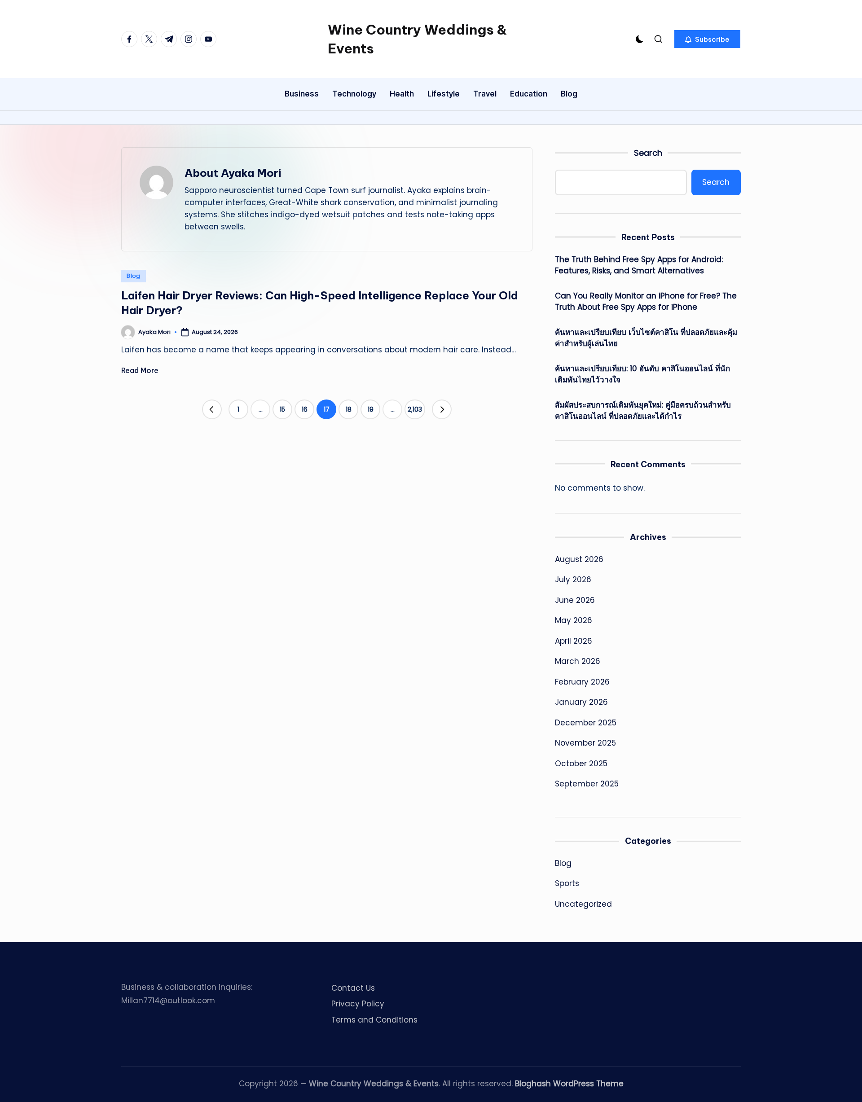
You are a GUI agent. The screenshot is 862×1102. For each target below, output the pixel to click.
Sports (567, 883)
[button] (707, 39)
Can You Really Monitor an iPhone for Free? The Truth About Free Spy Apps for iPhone (646, 301)
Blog (134, 276)
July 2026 (573, 579)
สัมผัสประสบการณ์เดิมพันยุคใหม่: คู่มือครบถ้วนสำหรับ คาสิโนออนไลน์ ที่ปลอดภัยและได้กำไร (643, 411)
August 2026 (579, 559)
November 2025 (585, 743)
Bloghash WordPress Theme (569, 1083)
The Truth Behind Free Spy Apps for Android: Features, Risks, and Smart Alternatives (639, 265)
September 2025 (587, 783)
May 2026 (573, 620)
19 (371, 409)
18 (349, 409)
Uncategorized (583, 904)
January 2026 (581, 702)
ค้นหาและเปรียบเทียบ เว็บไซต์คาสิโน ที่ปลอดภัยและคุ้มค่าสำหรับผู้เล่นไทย (646, 338)
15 (282, 409)
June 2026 (575, 600)
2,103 (415, 409)
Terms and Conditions (374, 1019)
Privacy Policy (357, 1003)
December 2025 (585, 722)
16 (305, 409)
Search (648, 152)
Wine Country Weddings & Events (417, 39)
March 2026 (577, 661)
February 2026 (582, 681)
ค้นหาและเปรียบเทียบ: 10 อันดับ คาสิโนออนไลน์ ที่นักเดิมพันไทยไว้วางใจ (642, 374)
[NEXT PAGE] (442, 409)
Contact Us (353, 988)
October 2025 (581, 763)
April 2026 (573, 641)
